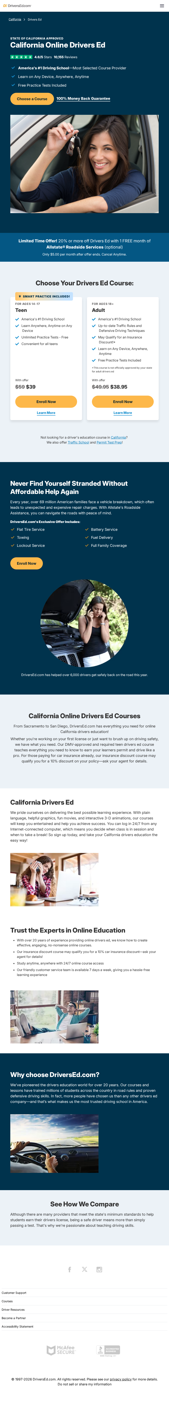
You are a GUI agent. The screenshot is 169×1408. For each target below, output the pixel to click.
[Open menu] (162, 5)
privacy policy (121, 1379)
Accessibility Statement (17, 1326)
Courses (7, 1301)
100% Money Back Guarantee (83, 98)
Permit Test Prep (109, 442)
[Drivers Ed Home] (17, 5)
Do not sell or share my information (84, 1384)
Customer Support (14, 1292)
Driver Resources (13, 1309)
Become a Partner (14, 1318)
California (15, 19)
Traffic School (78, 442)
